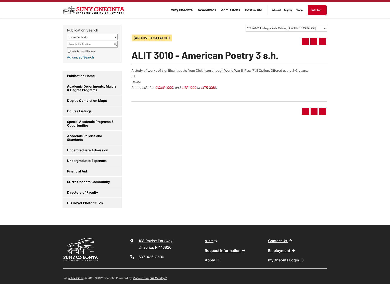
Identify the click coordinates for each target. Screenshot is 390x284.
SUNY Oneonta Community (88, 182)
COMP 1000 (164, 88)
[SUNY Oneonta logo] (93, 10)
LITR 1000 (189, 88)
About (276, 10)
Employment (279, 250)
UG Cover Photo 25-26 (85, 203)
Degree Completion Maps (87, 101)
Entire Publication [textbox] (79, 37)
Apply (210, 260)
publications (75, 278)
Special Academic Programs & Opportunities (90, 123)
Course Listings (79, 111)
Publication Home (81, 76)
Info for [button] (316, 10)
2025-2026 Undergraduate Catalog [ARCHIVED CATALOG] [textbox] (281, 28)
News (288, 10)
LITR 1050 (208, 88)
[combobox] (286, 28)
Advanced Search (80, 57)
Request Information (223, 250)
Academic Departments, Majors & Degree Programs (92, 88)
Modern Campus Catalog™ (150, 278)
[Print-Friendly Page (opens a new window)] (313, 41)
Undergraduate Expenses (87, 161)
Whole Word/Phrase (83, 51)
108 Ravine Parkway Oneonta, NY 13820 (155, 244)
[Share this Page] (305, 41)
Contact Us (278, 241)
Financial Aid (77, 171)
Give (299, 10)
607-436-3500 (151, 257)
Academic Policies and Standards (84, 138)
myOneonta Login (284, 260)
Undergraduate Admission (87, 150)
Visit (209, 241)
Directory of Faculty (82, 192)
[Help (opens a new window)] (322, 41)
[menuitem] (276, 10)
